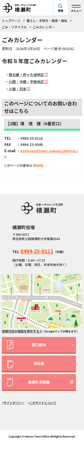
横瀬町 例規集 (39, 382)
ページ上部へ (73, 423)
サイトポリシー (13, 402)
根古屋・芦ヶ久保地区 (26, 74)
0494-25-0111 (37, 251)
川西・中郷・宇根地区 (26, 81)
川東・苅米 (17, 88)
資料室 (39, 363)
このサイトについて (42, 402)
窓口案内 (39, 344)
